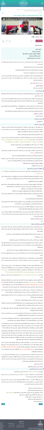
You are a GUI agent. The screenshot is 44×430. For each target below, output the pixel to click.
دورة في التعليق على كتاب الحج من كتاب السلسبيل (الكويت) (25, 9)
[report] (3, 41)
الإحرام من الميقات (36, 51)
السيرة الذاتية (21, 423)
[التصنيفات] (2, 13)
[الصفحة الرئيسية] (23, 3)
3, (42, 392)
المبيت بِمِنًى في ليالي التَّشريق (33, 58)
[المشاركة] (9, 41)
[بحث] (41, 12)
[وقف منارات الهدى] (3, 3)
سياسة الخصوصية (11, 423)
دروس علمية (37, 9)
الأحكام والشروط (11, 425)
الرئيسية (41, 9)
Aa (31, 40)
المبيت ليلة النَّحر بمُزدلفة (34, 56)
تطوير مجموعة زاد (11, 426)
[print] (6, 41)
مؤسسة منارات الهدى (20, 425)
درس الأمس (32, 152)
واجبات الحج (38, 49)
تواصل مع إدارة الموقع (20, 426)
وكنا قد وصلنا (40, 83)
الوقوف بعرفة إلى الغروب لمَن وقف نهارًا (31, 53)
